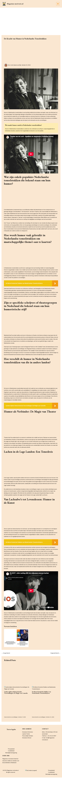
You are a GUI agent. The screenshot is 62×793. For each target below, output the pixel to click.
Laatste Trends (26, 734)
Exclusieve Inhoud (26, 737)
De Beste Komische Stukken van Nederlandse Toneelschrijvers (41, 692)
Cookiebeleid (11, 750)
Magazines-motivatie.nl (15, 4)
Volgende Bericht (55, 653)
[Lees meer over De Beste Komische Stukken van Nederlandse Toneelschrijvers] (45, 688)
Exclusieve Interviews (27, 732)
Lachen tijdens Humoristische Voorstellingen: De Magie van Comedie (16, 692)
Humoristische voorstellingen (10, 717)
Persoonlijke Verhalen (27, 736)
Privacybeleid (11, 749)
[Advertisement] (31, 19)
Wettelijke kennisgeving (11, 752)
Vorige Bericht (6, 653)
